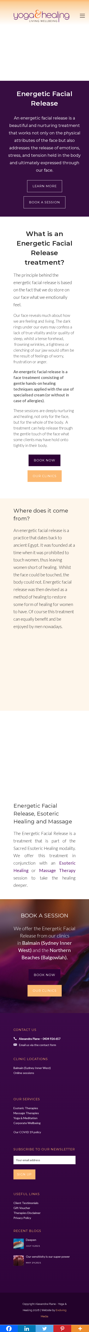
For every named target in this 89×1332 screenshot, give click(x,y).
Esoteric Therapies (25, 1108)
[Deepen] (18, 1244)
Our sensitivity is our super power (48, 1256)
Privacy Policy (22, 1218)
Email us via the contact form (37, 1045)
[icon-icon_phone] (16, 1038)
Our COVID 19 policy (27, 1132)
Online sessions (23, 1073)
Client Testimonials (25, 1203)
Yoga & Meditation (25, 1118)
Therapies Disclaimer (27, 1213)
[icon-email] (16, 1044)
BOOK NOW (44, 460)
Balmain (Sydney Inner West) (32, 1068)
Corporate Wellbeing (27, 1123)
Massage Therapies (26, 1113)
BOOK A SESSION (44, 202)
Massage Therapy (57, 870)
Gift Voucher (21, 1208)
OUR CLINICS (45, 476)
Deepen (31, 1240)
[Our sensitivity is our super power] (18, 1260)
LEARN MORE (44, 186)
